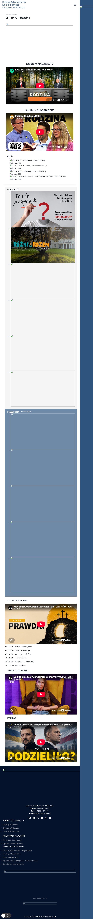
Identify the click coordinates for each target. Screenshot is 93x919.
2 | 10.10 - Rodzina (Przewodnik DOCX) (31, 166)
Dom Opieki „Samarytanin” (13, 864)
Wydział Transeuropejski (13, 843)
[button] (6, 915)
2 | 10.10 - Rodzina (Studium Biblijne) (30, 160)
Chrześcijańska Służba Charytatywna (17, 850)
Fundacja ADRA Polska (11, 854)
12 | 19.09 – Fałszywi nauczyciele (18, 646)
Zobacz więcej (26, 412)
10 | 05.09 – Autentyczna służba (18, 654)
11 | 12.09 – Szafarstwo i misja (17, 650)
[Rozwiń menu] (75, 4)
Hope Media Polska (10, 857)
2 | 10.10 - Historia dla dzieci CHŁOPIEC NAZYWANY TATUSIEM (40, 176)
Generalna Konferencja (12, 840)
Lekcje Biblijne (12, 14)
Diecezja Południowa (11, 831)
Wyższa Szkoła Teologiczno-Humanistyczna (20, 860)
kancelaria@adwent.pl (42, 813)
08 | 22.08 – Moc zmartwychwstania (19, 661)
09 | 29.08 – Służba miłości (16, 658)
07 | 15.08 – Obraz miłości (15, 665)
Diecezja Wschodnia (11, 828)
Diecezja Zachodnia (10, 824)
